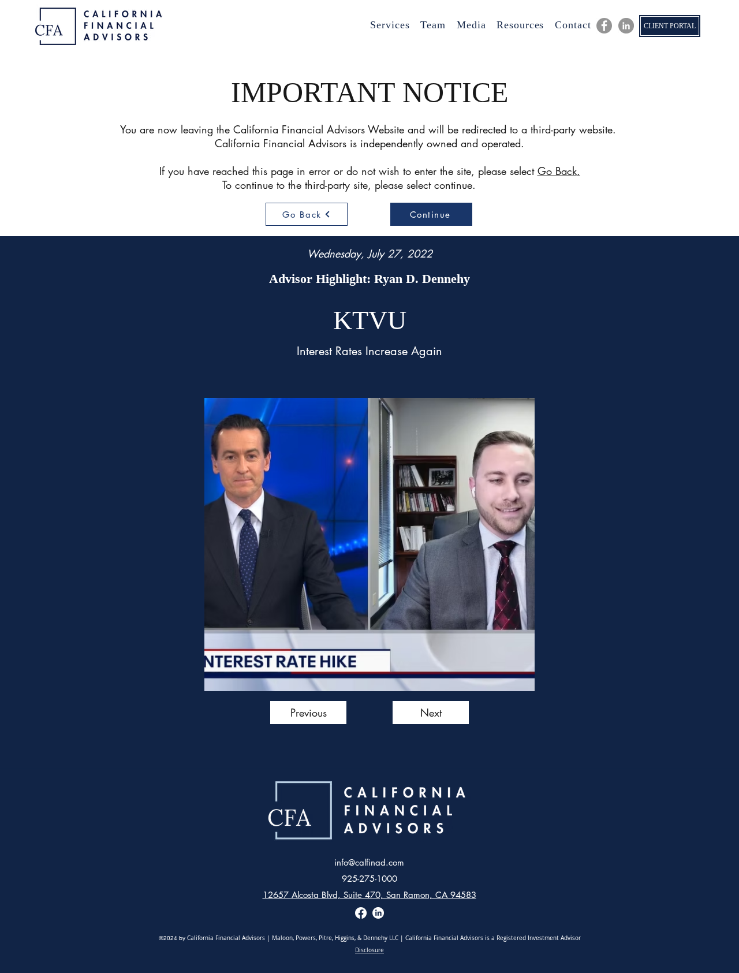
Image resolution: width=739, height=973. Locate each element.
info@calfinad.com (369, 862)
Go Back (557, 171)
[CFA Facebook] (604, 25)
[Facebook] (361, 913)
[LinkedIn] (626, 25)
